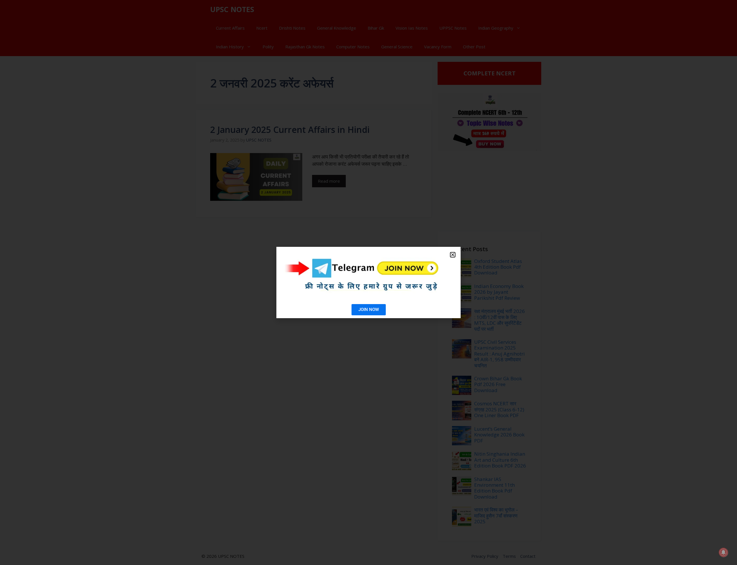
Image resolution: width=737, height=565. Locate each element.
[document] (368, 282)
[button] (453, 255)
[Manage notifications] (723, 552)
